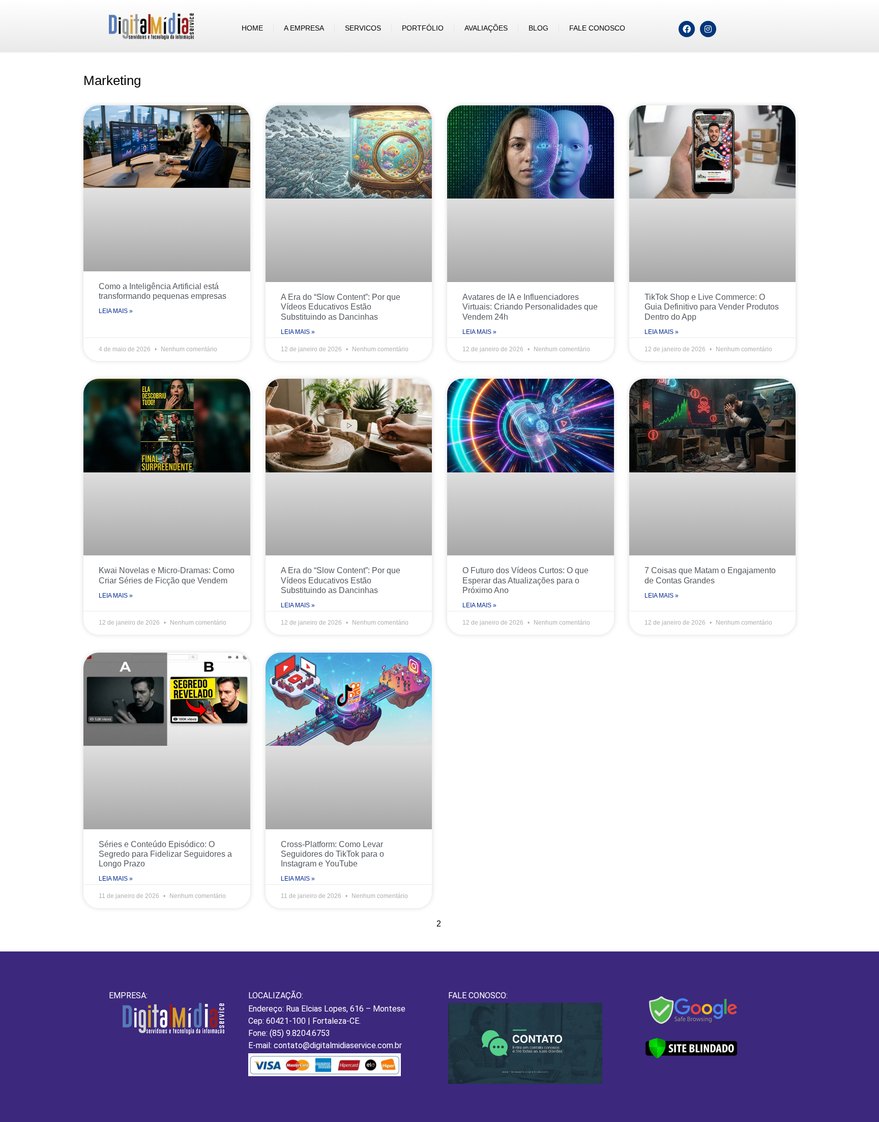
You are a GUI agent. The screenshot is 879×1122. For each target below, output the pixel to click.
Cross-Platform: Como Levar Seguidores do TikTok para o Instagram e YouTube (332, 854)
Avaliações (486, 28)
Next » (485, 923)
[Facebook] (687, 29)
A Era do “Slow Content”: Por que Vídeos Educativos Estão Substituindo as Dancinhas (340, 307)
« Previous (402, 923)
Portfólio (423, 28)
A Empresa (304, 28)
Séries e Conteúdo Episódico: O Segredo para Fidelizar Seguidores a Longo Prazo (165, 854)
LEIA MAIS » (116, 311)
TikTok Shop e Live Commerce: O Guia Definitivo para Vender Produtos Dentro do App (711, 307)
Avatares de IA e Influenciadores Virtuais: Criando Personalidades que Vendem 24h (530, 307)
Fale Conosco (597, 28)
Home (252, 28)
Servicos (363, 28)
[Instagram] (708, 29)
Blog (538, 28)
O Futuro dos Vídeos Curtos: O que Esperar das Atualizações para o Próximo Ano (525, 580)
